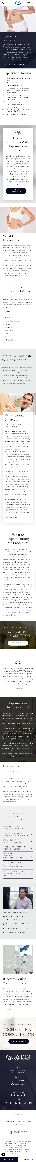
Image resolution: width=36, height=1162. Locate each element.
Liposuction (21, 64)
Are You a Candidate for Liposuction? (18, 88)
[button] (3, 1154)
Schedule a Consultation (16, 190)
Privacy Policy (21, 1121)
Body (11, 64)
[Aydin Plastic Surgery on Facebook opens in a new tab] (11, 1103)
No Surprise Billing (18, 1124)
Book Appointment (18, 643)
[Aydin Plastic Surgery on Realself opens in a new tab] (30, 1103)
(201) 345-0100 (12, 1153)
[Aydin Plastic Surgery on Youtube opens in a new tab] (15, 1103)
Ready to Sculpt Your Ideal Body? (17, 114)
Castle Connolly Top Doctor (14, 504)
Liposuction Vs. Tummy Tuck (15, 104)
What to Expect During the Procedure (18, 95)
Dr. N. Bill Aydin (10, 431)
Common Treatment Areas (15, 85)
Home (5, 64)
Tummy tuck (14, 784)
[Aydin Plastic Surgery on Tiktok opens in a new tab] (25, 1103)
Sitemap (29, 1121)
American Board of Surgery (19, 444)
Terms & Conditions (9, 1121)
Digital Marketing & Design (20, 1132)
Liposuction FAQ (12, 107)
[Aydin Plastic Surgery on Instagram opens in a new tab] (6, 1103)
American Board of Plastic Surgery (19, 441)
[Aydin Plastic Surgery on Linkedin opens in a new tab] (20, 1103)
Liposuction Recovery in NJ (15, 102)
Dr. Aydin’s (12, 49)
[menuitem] (6, 1103)
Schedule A (18, 1030)
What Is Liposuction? (13, 83)
